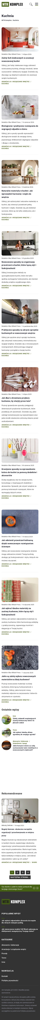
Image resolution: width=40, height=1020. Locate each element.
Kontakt (5, 976)
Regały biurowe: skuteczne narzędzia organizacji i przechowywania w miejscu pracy (18, 832)
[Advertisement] (20, 771)
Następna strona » (20, 877)
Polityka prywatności (10, 981)
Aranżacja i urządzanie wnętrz (14, 949)
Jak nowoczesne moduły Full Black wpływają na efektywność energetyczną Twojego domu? (20, 930)
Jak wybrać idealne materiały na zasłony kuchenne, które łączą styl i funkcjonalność (18, 611)
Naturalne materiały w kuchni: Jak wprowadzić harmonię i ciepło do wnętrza (17, 194)
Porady (4, 954)
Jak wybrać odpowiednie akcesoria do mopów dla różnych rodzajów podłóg (19, 922)
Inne (3, 962)
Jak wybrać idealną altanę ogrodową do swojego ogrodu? (24, 733)
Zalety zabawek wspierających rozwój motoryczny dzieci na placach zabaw (24, 721)
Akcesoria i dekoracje (10, 945)
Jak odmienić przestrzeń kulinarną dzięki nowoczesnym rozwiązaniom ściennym (17, 543)
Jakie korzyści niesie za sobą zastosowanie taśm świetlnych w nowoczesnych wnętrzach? (25, 748)
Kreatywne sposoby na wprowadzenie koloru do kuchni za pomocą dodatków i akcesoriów (19, 472)
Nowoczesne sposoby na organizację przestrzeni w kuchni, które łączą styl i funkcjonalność (19, 265)
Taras (4, 958)
